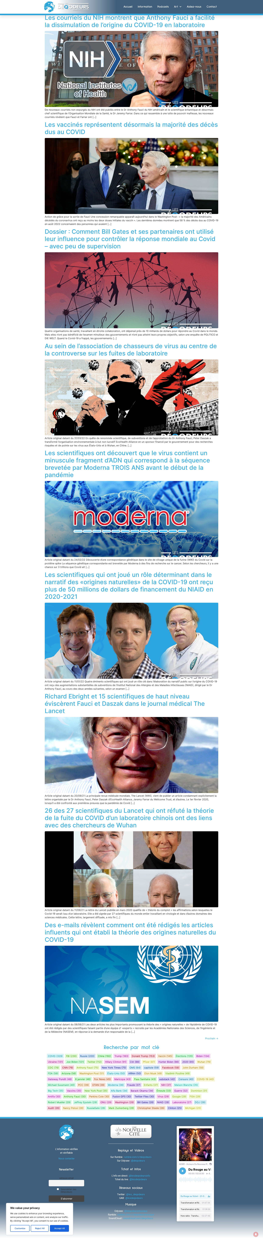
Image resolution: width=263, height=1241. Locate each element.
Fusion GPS (122, 1096)
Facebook (170, 1067)
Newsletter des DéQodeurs (68, 1190)
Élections (184, 1056)
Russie (87, 1056)
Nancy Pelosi (73, 1108)
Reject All (39, 1228)
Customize (20, 1228)
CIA (135, 1062)
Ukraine (55, 1062)
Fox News (102, 1079)
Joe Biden (75, 1062)
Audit (54, 1108)
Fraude (133, 1085)
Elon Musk (153, 1073)
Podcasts (163, 6)
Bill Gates (145, 1102)
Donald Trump (143, 1056)
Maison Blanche (186, 1085)
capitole (151, 1067)
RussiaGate (96, 1108)
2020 (188, 1062)
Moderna (116, 1085)
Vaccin (165, 1056)
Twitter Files (144, 1096)
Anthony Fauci (87, 1067)
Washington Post (91, 1073)
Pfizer (149, 1062)
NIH (166, 1085)
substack (167, 1079)
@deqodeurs (138, 1160)
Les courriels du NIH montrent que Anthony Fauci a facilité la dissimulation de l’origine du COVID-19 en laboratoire (130, 21)
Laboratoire (182, 1102)
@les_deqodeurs (135, 1194)
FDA (53, 1073)
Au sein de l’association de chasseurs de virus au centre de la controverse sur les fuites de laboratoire (131, 349)
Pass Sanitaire (145, 1079)
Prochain (211, 1038)
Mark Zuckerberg (121, 1108)
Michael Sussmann (61, 1085)
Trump (121, 1056)
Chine (104, 1056)
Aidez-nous (194, 6)
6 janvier (83, 1079)
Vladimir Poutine (177, 1073)
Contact (212, 6)
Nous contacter (66, 1158)
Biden (202, 1056)
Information (145, 6)
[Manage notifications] (255, 1234)
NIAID (163, 1102)
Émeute (164, 1090)
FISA (195, 1096)
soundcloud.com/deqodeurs (138, 1218)
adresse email (66, 1178)
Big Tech (55, 1090)
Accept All (59, 1228)
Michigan (193, 1108)
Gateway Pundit (60, 1079)
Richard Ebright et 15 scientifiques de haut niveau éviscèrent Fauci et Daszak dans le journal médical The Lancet (125, 704)
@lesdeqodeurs (138, 1179)
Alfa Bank (119, 1090)
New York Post (96, 1090)
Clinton (175, 1108)
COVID (55, 1056)
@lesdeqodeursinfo (139, 1175)
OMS (135, 1067)
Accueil (127, 6)
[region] (39, 1219)
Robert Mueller (59, 1102)
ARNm (134, 1073)
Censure (186, 1079)
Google (179, 1096)
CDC (53, 1067)
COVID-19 (205, 1079)
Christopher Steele (151, 1108)
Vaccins (74, 1090)
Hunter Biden (168, 1062)
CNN (67, 1067)
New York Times (114, 1067)
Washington (124, 1102)
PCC (83, 1085)
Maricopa (122, 1079)
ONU (106, 1102)
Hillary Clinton (115, 1062)
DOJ (200, 1102)
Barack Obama (142, 1090)
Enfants (151, 1085)
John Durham (193, 1067)
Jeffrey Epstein (85, 1102)
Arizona (69, 1073)
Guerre (181, 1090)
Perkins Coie (99, 1096)
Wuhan (204, 1062)
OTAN (98, 1085)
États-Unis (116, 1073)
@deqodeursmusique (135, 1211)
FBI (71, 1056)
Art (176, 6)
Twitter (94, 1062)
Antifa (54, 1096)
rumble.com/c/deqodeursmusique (136, 1214)
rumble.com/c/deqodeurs (137, 1157)
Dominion (199, 1090)
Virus (163, 1096)
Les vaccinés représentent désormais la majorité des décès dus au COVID (131, 128)
